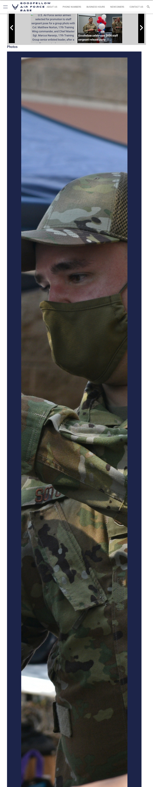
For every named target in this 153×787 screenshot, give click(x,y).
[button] (5, 7)
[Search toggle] (149, 7)
